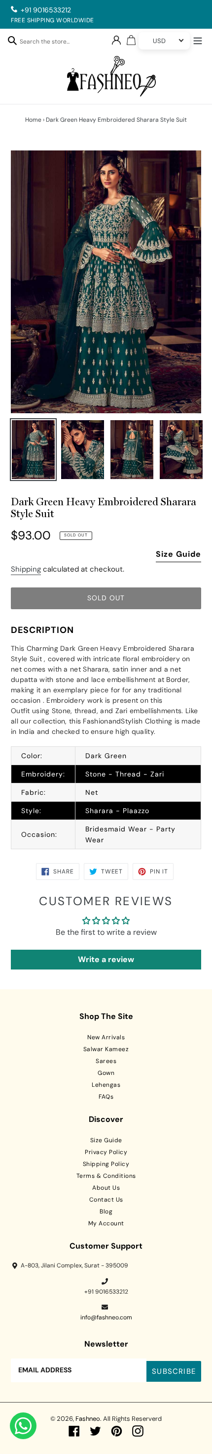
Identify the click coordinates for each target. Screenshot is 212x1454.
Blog (106, 1211)
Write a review (106, 959)
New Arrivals (106, 1037)
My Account (106, 1223)
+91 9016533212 (46, 9)
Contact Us (106, 1200)
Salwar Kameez (106, 1049)
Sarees (106, 1061)
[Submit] (12, 40)
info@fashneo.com (106, 1317)
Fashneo (87, 1418)
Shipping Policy (106, 1164)
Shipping (26, 569)
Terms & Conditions (106, 1176)
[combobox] (49, 43)
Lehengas (106, 1085)
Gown (106, 1073)
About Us (106, 1188)
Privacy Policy (106, 1152)
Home (33, 120)
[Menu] (198, 39)
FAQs (106, 1097)
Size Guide (178, 554)
